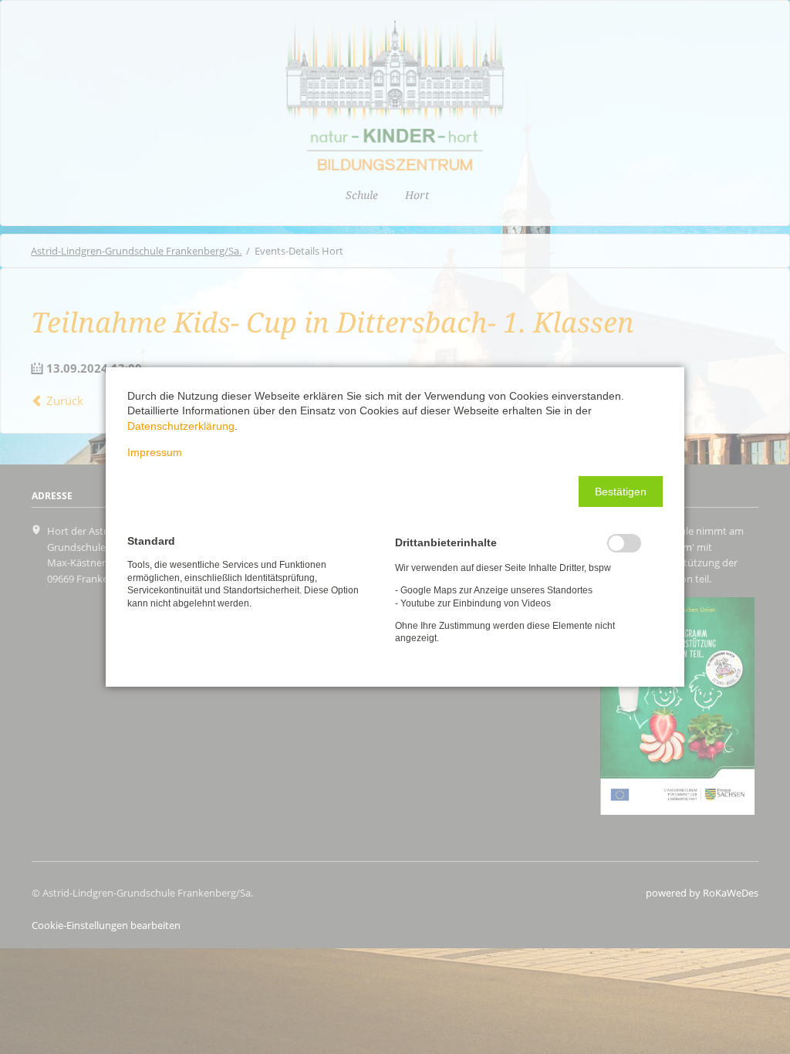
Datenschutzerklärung (181, 426)
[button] (621, 491)
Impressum (154, 452)
